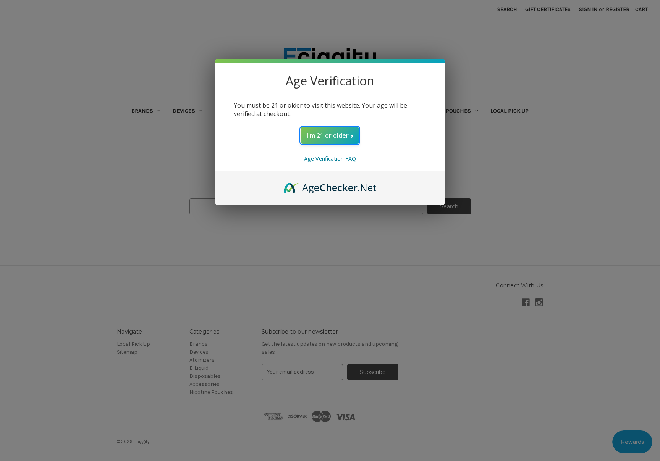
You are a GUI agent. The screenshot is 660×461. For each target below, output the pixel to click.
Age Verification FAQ (330, 158)
